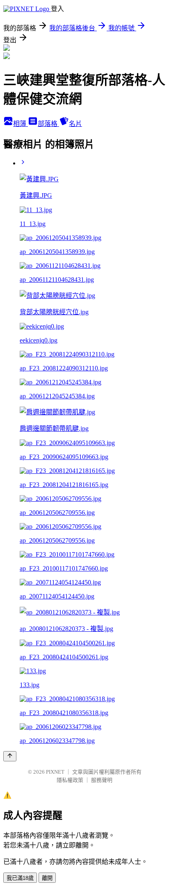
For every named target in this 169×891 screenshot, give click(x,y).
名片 (75, 123)
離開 (47, 878)
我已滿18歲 (20, 878)
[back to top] (9, 756)
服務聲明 (101, 780)
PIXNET (55, 772)
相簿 (20, 123)
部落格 (48, 123)
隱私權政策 (70, 780)
